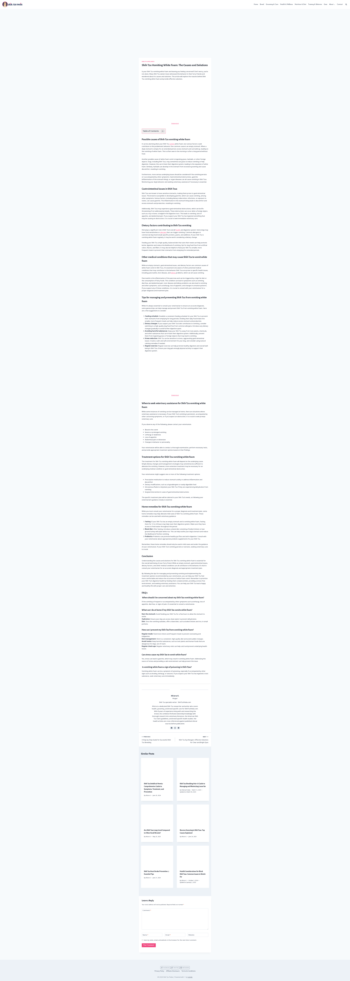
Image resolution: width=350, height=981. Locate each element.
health (178, 230)
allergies (163, 232)
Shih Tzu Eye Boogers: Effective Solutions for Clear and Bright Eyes (193, 739)
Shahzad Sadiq (186, 790)
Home (256, 4)
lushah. (190, 977)
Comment (147, 910)
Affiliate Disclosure (173, 971)
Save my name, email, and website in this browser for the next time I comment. (170, 940)
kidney (173, 273)
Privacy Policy (159, 971)
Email (168, 935)
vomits (172, 144)
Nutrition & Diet (300, 4)
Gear (325, 4)
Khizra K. (175, 695)
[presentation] (157, 768)
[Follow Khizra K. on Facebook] (171, 727)
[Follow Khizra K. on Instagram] (175, 727)
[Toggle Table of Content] (162, 131)
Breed (262, 4)
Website (191, 935)
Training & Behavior (315, 4)
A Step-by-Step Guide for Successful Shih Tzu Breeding (156, 739)
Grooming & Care (272, 4)
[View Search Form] (346, 4)
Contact (340, 4)
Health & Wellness (286, 4)
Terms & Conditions (188, 971)
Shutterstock (175, 123)
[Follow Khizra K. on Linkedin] (178, 727)
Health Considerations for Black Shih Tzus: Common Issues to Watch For (192, 874)
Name (145, 935)
